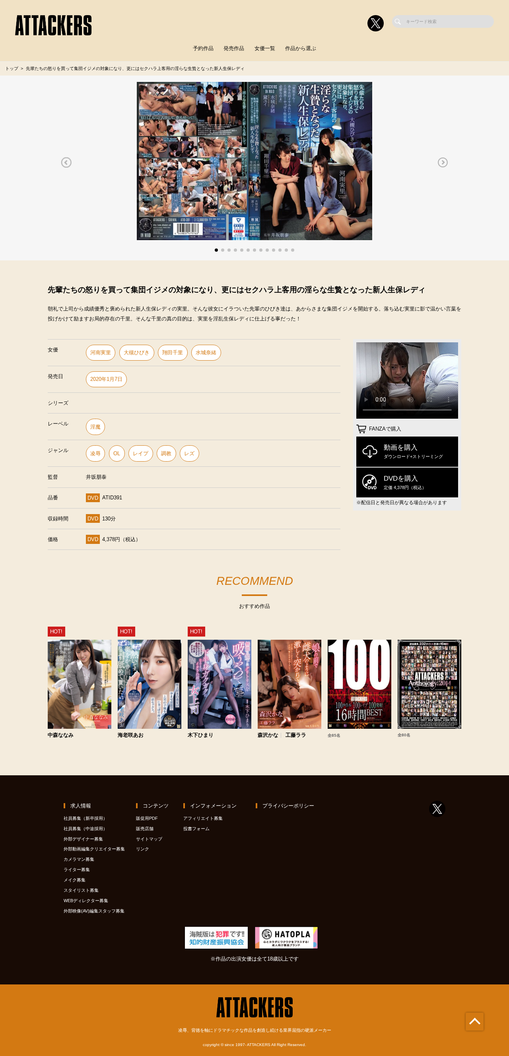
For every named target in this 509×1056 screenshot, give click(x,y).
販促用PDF (147, 818)
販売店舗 (144, 828)
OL (116, 453)
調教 (166, 453)
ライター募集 (77, 869)
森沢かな (268, 735)
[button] (66, 162)
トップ (11, 68)
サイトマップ (149, 839)
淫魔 (95, 427)
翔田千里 (172, 352)
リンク (142, 848)
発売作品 (233, 48)
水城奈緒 (206, 352)
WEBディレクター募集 (86, 900)
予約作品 (203, 48)
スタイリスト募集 (81, 890)
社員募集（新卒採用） (85, 818)
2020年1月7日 (106, 379)
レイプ (140, 453)
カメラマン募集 (79, 859)
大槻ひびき (137, 352)
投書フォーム (196, 828)
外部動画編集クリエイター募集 (94, 848)
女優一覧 (264, 48)
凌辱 (95, 453)
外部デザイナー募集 (83, 839)
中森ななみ (61, 735)
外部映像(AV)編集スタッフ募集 (94, 910)
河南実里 (100, 352)
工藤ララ (296, 735)
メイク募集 (74, 879)
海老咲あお (131, 735)
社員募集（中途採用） (85, 828)
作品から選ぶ (300, 48)
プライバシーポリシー (288, 806)
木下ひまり (201, 735)
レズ (189, 453)
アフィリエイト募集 (203, 818)
